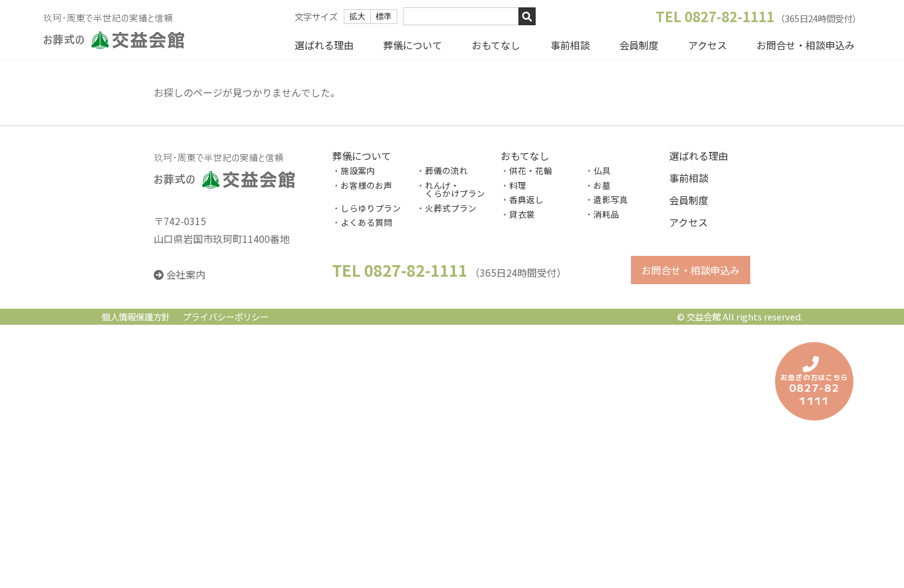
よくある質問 (366, 223)
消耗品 (606, 214)
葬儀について (412, 45)
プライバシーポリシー (226, 317)
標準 (384, 16)
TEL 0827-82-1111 (715, 16)
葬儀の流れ (446, 170)
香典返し (526, 200)
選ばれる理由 (324, 45)
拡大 (357, 16)
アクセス (707, 45)
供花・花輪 (530, 170)
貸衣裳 (522, 214)
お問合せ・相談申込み (805, 45)
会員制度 (639, 45)
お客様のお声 (366, 185)
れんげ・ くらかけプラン (450, 189)
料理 (517, 185)
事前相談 (570, 45)
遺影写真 (610, 200)
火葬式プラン (451, 208)
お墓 (602, 185)
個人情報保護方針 (135, 317)
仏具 (602, 170)
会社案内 (185, 275)
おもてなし (496, 45)
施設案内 (358, 170)
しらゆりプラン (371, 208)
